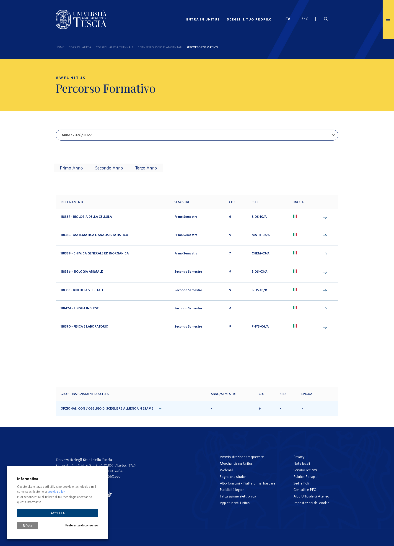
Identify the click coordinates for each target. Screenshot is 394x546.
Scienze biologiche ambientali (160, 47)
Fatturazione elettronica (238, 496)
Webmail (226, 470)
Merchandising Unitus (236, 463)
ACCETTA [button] (58, 513)
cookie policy (56, 491)
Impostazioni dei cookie (311, 503)
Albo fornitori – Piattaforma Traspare (247, 483)
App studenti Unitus (235, 503)
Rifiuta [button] (27, 525)
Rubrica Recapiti (305, 476)
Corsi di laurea (80, 47)
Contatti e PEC (304, 489)
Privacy (299, 457)
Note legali (301, 463)
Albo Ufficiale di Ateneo (311, 496)
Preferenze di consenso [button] (81, 525)
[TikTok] (109, 493)
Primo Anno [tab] (71, 167)
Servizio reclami (305, 470)
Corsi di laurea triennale (114, 47)
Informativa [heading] (27, 478)
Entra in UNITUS (203, 19)
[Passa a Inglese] (306, 19)
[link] (290, 19)
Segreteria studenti (234, 476)
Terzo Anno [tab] (146, 167)
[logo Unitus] (81, 18)
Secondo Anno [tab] (109, 167)
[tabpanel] (197, 266)
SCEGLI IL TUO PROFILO (249, 19)
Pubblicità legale (232, 489)
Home (60, 47)
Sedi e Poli (301, 483)
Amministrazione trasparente (242, 457)
